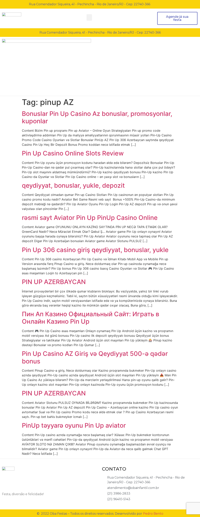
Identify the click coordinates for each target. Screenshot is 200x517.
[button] (89, 17)
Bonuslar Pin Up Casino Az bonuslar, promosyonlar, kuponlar (97, 117)
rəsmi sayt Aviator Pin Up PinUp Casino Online (90, 217)
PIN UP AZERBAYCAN (54, 282)
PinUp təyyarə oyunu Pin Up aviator (74, 425)
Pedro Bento (153, 513)
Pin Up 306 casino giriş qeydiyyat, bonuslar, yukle (95, 250)
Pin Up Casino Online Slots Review (73, 153)
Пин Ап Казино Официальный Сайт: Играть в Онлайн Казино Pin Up (90, 317)
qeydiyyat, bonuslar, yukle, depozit (73, 185)
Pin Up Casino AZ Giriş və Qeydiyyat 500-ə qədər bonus (95, 357)
